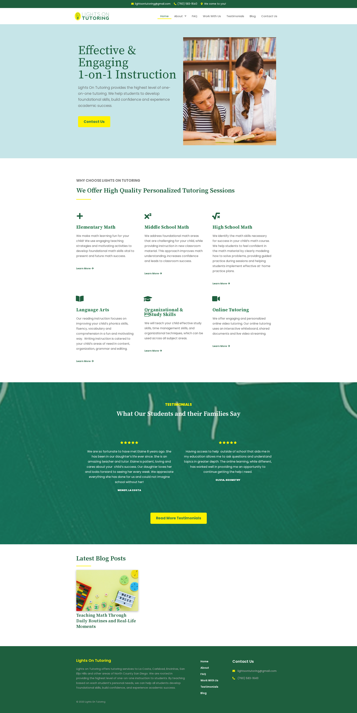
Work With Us (212, 16)
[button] (94, 121)
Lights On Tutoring (93, 660)
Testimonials (235, 16)
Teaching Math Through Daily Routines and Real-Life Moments (106, 621)
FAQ (194, 16)
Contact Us (269, 16)
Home (164, 16)
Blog (253, 16)
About (178, 16)
